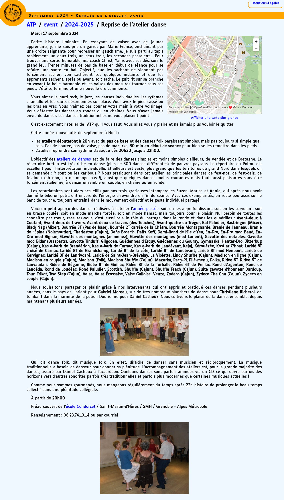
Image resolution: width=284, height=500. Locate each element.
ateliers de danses (74, 159)
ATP (31, 25)
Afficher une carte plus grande (214, 117)
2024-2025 (79, 25)
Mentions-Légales (265, 3)
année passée (145, 209)
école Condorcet (80, 407)
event (50, 25)
